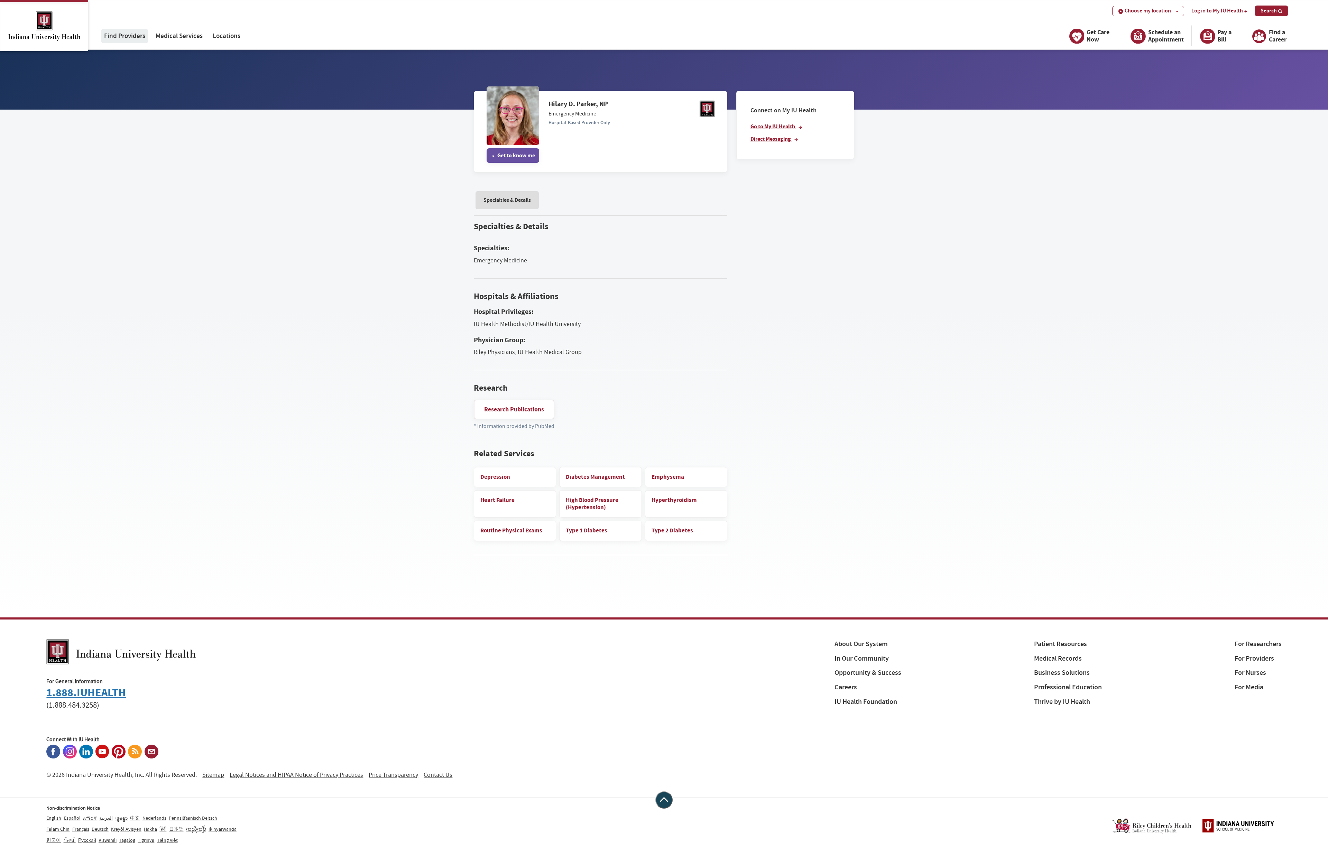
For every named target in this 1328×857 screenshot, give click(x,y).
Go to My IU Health (773, 126)
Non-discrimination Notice (73, 808)
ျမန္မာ (121, 818)
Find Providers (124, 35)
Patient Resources (1060, 644)
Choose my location (1148, 10)
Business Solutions (1062, 673)
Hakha (150, 829)
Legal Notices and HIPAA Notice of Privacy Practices (296, 775)
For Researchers (1258, 644)
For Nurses (1250, 673)
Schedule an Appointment (1166, 36)
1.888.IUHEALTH (86, 692)
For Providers (1254, 658)
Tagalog (127, 840)
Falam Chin (58, 829)
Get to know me (515, 155)
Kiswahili (108, 840)
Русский (87, 840)
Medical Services (179, 35)
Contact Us (438, 775)
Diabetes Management (595, 477)
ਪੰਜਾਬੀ (70, 840)
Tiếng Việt (167, 840)
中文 (135, 818)
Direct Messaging (771, 138)
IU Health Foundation (865, 702)
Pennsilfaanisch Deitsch (193, 818)
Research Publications (514, 409)
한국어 (53, 840)
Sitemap (213, 775)
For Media (1249, 687)
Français (80, 829)
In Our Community (861, 658)
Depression (495, 477)
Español (72, 818)
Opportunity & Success (867, 673)
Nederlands (154, 818)
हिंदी (162, 829)
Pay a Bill (1224, 36)
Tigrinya (146, 840)
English (53, 818)
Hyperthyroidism (674, 500)
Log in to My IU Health (1217, 10)
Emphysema (668, 477)
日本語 (176, 829)
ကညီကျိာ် (196, 829)
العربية (106, 818)
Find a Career (1277, 36)
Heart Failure (497, 500)
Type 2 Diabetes (672, 530)
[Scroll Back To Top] (664, 800)
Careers (845, 687)
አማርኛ (90, 818)
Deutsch (100, 829)
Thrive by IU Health (1062, 702)
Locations (226, 35)
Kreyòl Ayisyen (126, 829)
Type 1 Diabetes (586, 530)
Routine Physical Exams (511, 530)
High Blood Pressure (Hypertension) (592, 503)
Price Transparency (393, 775)
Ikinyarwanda (223, 829)
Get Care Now (1098, 36)
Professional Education (1068, 687)
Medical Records (1058, 658)
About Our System (861, 644)
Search (1269, 10)
